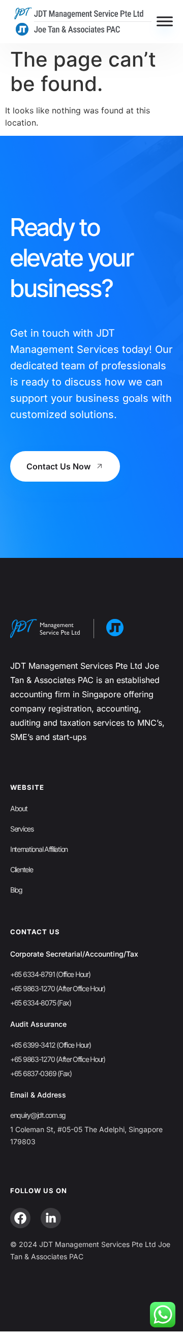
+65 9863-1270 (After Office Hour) (57, 988)
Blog (16, 889)
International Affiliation (39, 849)
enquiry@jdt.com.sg (38, 1115)
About (18, 808)
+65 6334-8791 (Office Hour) (50, 974)
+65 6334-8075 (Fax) (40, 1002)
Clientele (21, 869)
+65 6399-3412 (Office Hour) (50, 1045)
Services (22, 828)
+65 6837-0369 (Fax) (41, 1073)
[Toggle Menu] (165, 21)
